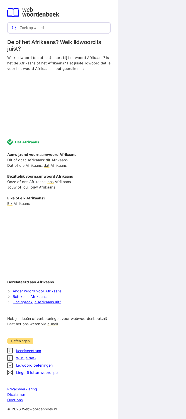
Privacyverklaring (22, 389)
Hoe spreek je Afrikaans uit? (37, 302)
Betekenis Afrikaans (29, 296)
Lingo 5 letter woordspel (37, 372)
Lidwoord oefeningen (34, 365)
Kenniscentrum (28, 350)
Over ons (15, 400)
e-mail (52, 324)
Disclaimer (16, 394)
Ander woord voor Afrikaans (37, 291)
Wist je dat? (26, 358)
